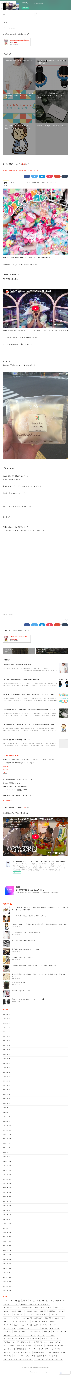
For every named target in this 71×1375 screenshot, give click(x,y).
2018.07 (7, 1134)
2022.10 (6, 1018)
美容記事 (41, 1356)
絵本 (24, 1301)
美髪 (7, 1335)
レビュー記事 (29, 1335)
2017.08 (7, 1183)
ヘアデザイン (27, 1318)
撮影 (40, 1345)
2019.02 (6, 1103)
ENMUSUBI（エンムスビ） (30, 1304)
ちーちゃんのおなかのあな (39, 1301)
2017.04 (7, 1201)
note (61, 1311)
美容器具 (36, 1321)
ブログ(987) (5, 614)
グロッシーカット (33, 1338)
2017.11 (7, 1170)
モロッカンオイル (49, 1325)
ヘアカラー (43, 1349)
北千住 (7, 1332)
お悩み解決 (54, 1338)
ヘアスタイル (41, 1359)
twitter (5, 773)
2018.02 (6, 1157)
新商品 (20, 1345)
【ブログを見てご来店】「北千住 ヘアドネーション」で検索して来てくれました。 (36, 966)
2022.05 (6, 1023)
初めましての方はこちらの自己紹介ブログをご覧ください (22, 171)
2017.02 (7, 1210)
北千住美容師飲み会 (24, 1342)
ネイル (16, 1332)
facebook (6, 766)
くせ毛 (53, 1314)
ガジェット (18, 1356)
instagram (6, 769)
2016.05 (7, 1250)
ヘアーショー (50, 1345)
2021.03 (6, 1050)
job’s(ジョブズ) (10, 1311)
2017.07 (7, 1188)
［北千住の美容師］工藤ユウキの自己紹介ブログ (17, 664)
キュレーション (55, 1359)
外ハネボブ (18, 1314)
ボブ (16, 1318)
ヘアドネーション (10, 1338)
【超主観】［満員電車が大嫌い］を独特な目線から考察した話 (21, 679)
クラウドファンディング (43, 1308)
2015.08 (7, 1290)
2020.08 (6, 1059)
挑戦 (29, 1311)
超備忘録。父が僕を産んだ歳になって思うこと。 (17, 740)
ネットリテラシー (10, 1321)
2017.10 (7, 1174)
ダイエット (17, 1335)
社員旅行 (45, 1304)
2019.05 (6, 1094)
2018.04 (6, 1148)
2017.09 (7, 1179)
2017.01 (7, 1215)
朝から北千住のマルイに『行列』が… (23, 957)
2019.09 (6, 1081)
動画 (44, 1338)
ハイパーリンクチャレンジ (22, 1352)
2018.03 (6, 1152)
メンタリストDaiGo (57, 1301)
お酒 (44, 1328)
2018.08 (7, 1130)
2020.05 (6, 1067)
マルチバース (58, 1318)
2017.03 (7, 1206)
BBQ (20, 1311)
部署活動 (21, 1349)
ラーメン (7, 1325)
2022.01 (6, 1027)
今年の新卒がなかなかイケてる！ (22, 991)
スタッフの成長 (40, 1311)
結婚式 (48, 1318)
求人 (16, 1325)
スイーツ (35, 1328)
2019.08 (6, 1085)
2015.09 (7, 1286)
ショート (7, 1318)
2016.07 (7, 1241)
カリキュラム (27, 1325)
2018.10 (7, 1121)
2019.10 (6, 1076)
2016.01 (7, 1268)
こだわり (48, 1342)
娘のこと (59, 1308)
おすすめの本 (27, 1308)
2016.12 (7, 1219)
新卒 (55, 1332)
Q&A (57, 1342)
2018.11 (6, 1116)
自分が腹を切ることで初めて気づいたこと (24, 941)
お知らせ (27, 1359)
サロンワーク (9, 1349)
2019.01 (6, 1108)
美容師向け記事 (39, 1352)
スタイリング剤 (9, 1328)
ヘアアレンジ (9, 1345)
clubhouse (8, 1301)
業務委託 (52, 1311)
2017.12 (7, 1165)
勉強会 (47, 1332)
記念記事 (30, 1345)
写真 (17, 1359)
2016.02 (7, 1264)
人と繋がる (9, 1342)
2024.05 (6, 1014)
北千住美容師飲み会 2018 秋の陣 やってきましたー (27, 949)
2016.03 (7, 1259)
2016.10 (7, 1228)
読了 (63, 1332)
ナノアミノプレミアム (11, 1308)
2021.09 (6, 1041)
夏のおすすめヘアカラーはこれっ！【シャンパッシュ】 (28, 999)
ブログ (8, 1359)
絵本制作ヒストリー (11, 1304)
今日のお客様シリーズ (18, 982)
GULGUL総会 (24, 1321)
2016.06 (7, 1246)
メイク (41, 1335)
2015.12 (7, 1272)
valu (24, 1332)
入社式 (37, 1325)
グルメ (7, 1356)
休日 (7, 1352)
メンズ (29, 1314)
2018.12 (6, 1112)
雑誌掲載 (38, 1318)
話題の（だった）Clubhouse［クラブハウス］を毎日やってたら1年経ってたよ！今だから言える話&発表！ (34, 695)
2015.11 (7, 1277)
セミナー (30, 1356)
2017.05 (7, 1197)
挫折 (44, 1321)
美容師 (53, 1321)
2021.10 (6, 1036)
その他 (53, 1356)
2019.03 (6, 1099)
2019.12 (6, 1072)
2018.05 (6, 1143)
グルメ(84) (10, 614)
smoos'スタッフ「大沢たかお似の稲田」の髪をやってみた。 (29, 916)
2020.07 (6, 1063)
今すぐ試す (25, 7)
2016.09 (7, 1232)
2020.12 (6, 1054)
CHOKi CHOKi (23, 1328)
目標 (21, 1338)
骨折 (17, 1301)
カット (50, 1335)
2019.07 (6, 1090)
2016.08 (7, 1237)
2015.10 (7, 1281)
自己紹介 (62, 1345)
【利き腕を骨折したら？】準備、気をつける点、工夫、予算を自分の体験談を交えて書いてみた (31, 725)
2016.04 (7, 1255)
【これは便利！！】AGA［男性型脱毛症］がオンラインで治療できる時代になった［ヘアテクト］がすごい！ (35, 710)
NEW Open (54, 1328)
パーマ (31, 1349)
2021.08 (6, 1045)
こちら (24, 164)
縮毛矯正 (38, 1342)
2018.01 (7, 1161)
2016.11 (7, 1223)
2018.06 (7, 1139)
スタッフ (55, 1349)
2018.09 (7, 1125)
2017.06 (7, 1192)
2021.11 (6, 1032)
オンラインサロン (41, 1314)
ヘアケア (7, 1314)
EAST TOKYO (35, 1332)
